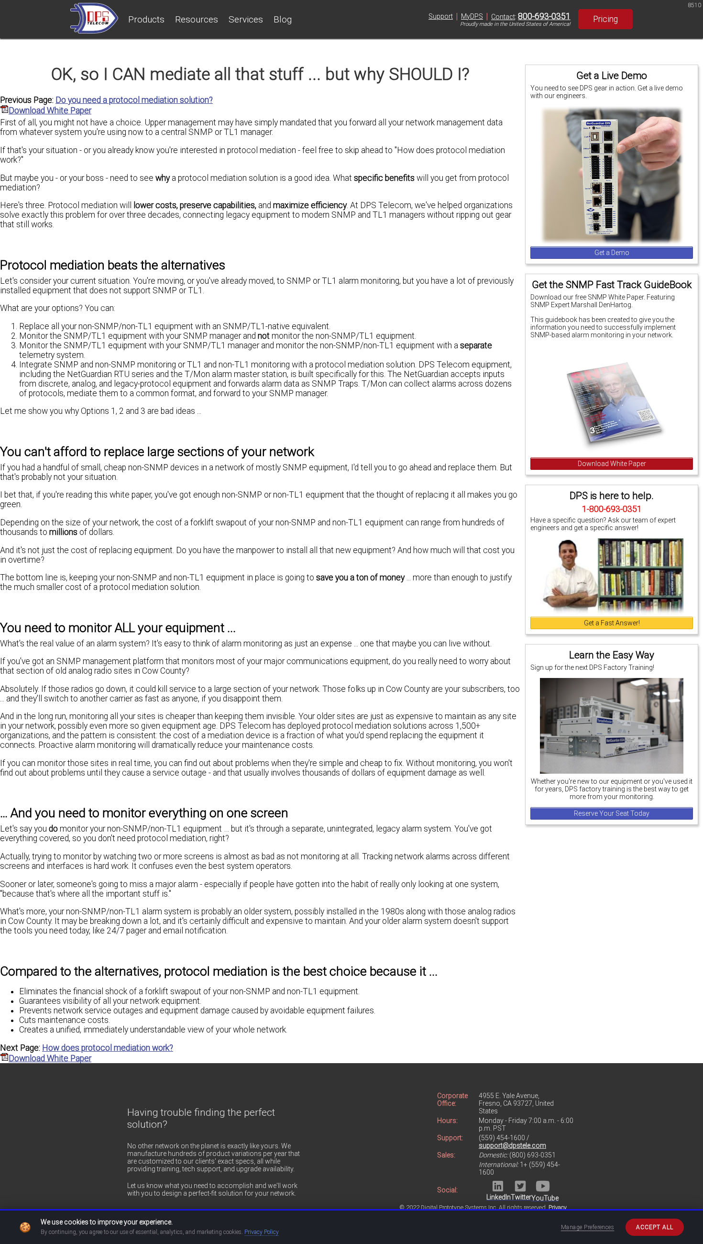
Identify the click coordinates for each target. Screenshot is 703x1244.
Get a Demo (611, 252)
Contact (503, 17)
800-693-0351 (544, 16)
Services (246, 19)
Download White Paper (612, 463)
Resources (196, 19)
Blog (283, 19)
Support (440, 16)
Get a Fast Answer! (612, 623)
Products (146, 19)
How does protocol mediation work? (107, 1048)
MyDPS (472, 16)
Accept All (654, 1227)
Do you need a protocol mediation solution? (134, 100)
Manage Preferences (588, 1227)
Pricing (605, 19)
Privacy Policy (261, 1232)
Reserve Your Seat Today (611, 813)
